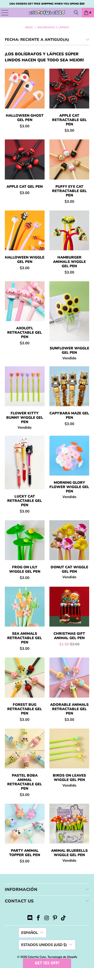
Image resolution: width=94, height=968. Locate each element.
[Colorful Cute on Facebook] (38, 918)
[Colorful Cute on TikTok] (63, 918)
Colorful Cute (37, 957)
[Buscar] (76, 12)
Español (29, 932)
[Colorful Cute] (47, 12)
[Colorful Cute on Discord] (30, 918)
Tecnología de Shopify (62, 957)
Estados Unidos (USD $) (44, 944)
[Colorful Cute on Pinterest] (55, 918)
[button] (47, 963)
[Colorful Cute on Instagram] (46, 918)
